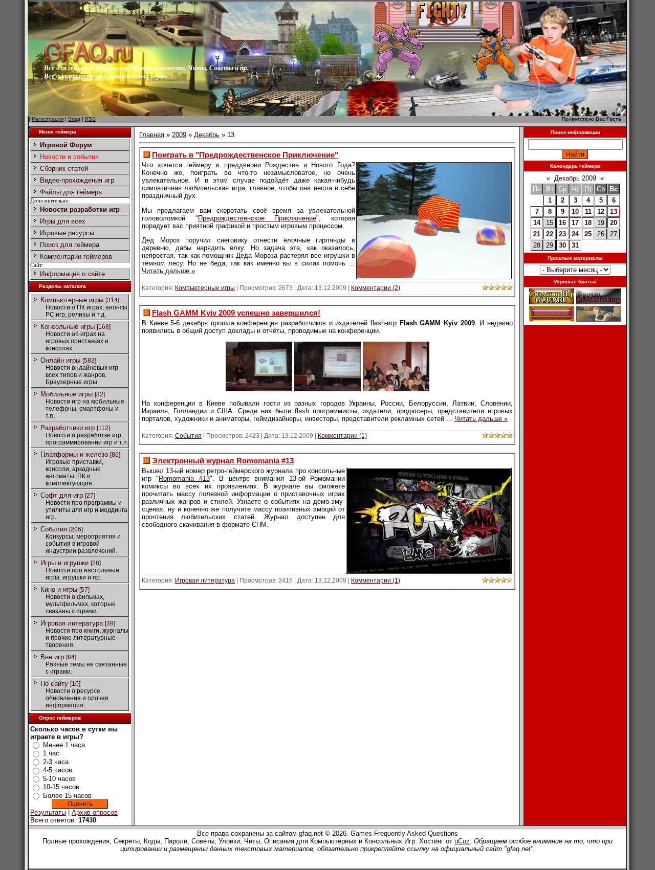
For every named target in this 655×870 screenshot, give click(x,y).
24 (575, 234)
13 (613, 211)
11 (588, 211)
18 (588, 223)
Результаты (48, 812)
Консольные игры (67, 326)
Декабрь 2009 (575, 178)
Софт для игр (61, 495)
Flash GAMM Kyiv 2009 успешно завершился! (236, 312)
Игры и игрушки (64, 563)
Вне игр (52, 657)
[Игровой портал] (88, 61)
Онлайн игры (60, 360)
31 (575, 245)
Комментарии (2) (375, 288)
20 (613, 223)
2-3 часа (56, 762)
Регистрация (47, 119)
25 (588, 234)
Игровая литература (71, 623)
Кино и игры (58, 589)
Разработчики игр (67, 428)
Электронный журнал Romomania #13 (223, 460)
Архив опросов (95, 812)
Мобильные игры (66, 394)
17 (575, 223)
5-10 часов (59, 779)
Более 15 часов (67, 795)
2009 (179, 135)
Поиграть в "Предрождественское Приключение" (245, 154)
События (53, 529)
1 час (51, 753)
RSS (90, 119)
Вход (74, 119)
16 (562, 223)
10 (575, 211)
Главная (151, 135)
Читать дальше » (168, 271)
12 (600, 211)
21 (536, 234)
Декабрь (207, 135)
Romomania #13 (184, 478)
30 (562, 245)
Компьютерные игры (71, 300)
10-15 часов (61, 787)
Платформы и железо (74, 454)
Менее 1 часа (64, 745)
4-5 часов (57, 770)
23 (562, 234)
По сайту (54, 683)
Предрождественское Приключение (257, 218)
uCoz (462, 841)
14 (536, 223)
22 (549, 234)
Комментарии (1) (342, 435)
